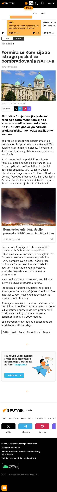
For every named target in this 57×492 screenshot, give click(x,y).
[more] (52, 239)
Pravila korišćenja (18, 443)
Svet (3, 418)
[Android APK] (10, 466)
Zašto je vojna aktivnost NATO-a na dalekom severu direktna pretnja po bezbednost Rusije (23, 28)
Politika (5, 332)
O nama (4, 443)
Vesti (14, 332)
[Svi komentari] (4, 488)
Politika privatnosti (10, 458)
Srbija (21, 332)
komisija (46, 332)
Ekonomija (27, 418)
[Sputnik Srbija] (8, 4)
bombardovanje (33, 332)
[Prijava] (36, 3)
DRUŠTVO (40, 418)
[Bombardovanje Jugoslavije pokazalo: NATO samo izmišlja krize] (28, 207)
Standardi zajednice (10, 447)
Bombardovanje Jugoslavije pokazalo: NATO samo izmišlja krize (28, 231)
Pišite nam (32, 443)
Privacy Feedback (28, 458)
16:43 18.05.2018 (9, 66)
